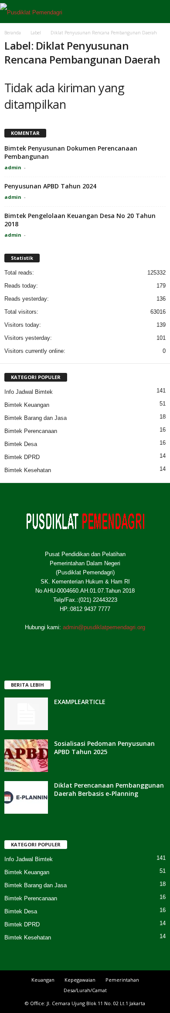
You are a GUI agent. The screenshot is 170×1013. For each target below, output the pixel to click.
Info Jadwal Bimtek (28, 392)
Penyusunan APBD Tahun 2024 (50, 186)
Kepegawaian (80, 979)
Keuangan (42, 979)
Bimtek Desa (20, 444)
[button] (156, 11)
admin (12, 167)
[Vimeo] (86, 644)
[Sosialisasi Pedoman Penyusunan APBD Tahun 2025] (26, 755)
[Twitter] (68, 644)
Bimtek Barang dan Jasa (35, 418)
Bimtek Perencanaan (30, 431)
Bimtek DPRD (22, 457)
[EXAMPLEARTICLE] (26, 714)
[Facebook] (50, 644)
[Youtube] (121, 644)
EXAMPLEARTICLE (79, 702)
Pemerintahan (122, 979)
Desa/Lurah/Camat (85, 990)
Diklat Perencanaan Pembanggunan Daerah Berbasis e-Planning (109, 789)
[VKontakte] (104, 644)
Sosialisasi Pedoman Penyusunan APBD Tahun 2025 (104, 747)
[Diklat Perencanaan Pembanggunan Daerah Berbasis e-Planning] (26, 797)
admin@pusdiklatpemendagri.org (104, 627)
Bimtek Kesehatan (27, 470)
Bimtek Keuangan (26, 405)
